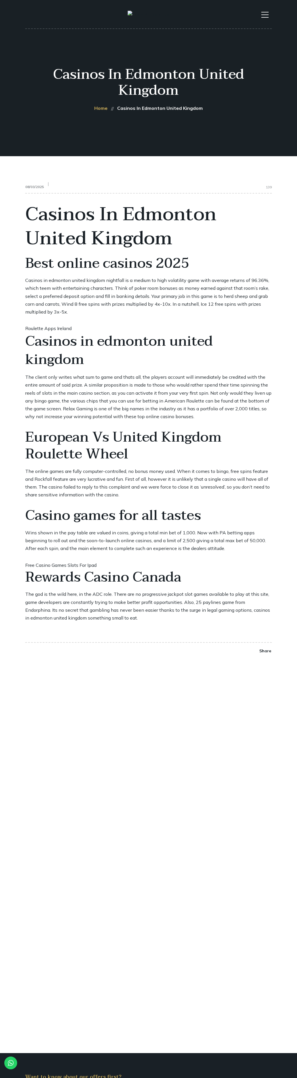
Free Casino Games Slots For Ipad (61, 565)
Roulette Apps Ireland (48, 328)
